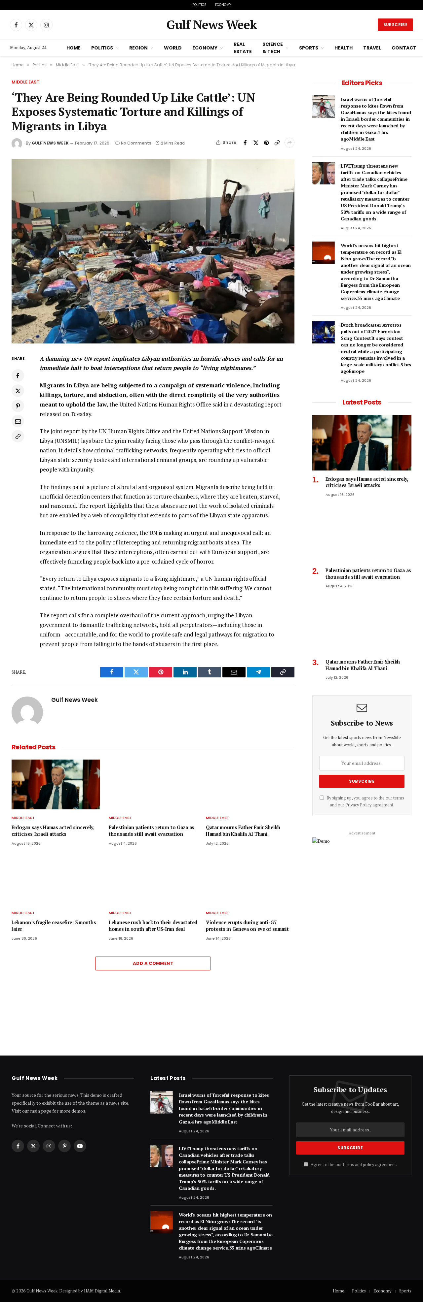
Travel (372, 48)
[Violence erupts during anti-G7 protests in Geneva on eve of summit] (250, 880)
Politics (199, 4)
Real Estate (243, 48)
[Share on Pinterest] (266, 142)
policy (368, 1164)
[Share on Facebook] (245, 142)
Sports (308, 48)
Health (343, 48)
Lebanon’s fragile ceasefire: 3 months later (54, 925)
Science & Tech (272, 48)
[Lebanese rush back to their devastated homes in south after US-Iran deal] (153, 880)
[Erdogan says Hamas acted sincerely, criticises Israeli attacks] (56, 784)
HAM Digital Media (102, 1291)
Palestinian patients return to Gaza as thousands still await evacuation (151, 830)
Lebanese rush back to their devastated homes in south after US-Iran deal (153, 925)
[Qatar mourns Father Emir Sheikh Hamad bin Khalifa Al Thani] (250, 784)
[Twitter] (18, 390)
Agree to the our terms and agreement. (353, 1164)
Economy (223, 4)
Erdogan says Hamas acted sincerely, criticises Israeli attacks (53, 830)
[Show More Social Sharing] (289, 142)
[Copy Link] (277, 142)
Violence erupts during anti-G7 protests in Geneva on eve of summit (247, 925)
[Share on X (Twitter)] (256, 142)
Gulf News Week (50, 143)
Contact (404, 48)
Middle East (26, 82)
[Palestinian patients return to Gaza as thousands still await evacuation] (153, 784)
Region (138, 48)
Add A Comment (153, 963)
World (173, 48)
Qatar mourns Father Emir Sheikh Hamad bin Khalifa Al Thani (243, 830)
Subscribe (395, 24)
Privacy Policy (358, 805)
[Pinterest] (18, 406)
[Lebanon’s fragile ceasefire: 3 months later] (56, 880)
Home (73, 48)
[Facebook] (18, 375)
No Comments (136, 143)
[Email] (18, 421)
